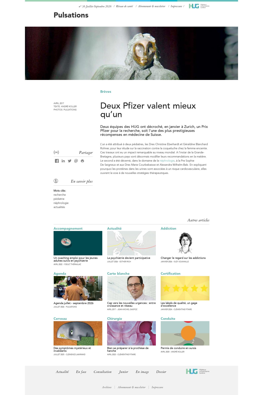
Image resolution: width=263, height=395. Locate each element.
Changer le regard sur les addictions (183, 258)
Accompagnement (68, 228)
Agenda (60, 274)
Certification (171, 274)
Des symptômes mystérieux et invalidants (72, 349)
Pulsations (71, 15)
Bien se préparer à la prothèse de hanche (128, 349)
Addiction (168, 228)
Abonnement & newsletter (151, 6)
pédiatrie (59, 199)
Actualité (114, 228)
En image (142, 372)
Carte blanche (118, 274)
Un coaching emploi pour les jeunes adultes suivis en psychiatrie (76, 259)
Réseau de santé (124, 6)
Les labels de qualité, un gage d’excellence (179, 304)
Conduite (168, 319)
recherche (60, 194)
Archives (107, 387)
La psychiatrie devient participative (128, 258)
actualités (59, 207)
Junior (123, 372)
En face (81, 372)
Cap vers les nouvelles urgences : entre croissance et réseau (131, 304)
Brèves (105, 92)
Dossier (161, 372)
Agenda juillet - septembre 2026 (73, 303)
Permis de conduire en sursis (178, 348)
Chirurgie (114, 319)
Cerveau (60, 319)
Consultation (103, 372)
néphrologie (167, 160)
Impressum (176, 6)
